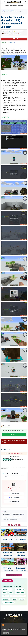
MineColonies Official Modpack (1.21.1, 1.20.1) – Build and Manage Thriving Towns (7, 554)
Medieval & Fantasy (20, 592)
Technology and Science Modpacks (10, 519)
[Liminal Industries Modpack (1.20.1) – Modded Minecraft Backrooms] (20, 547)
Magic (10, 592)
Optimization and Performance (18, 595)
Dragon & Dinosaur (20, 589)
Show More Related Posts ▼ (14, 575)
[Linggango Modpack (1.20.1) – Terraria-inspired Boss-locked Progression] (7, 561)
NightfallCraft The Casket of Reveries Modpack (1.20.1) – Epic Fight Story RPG (20, 568)
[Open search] (26, 2)
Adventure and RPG (7, 589)
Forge (19, 33)
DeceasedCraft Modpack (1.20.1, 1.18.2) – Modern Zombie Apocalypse (20, 539)
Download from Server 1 (17, 453)
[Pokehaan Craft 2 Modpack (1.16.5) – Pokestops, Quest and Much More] (7, 532)
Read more (9, 630)
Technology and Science (8, 602)
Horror (4, 592)
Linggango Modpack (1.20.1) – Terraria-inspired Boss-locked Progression (7, 568)
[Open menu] (2, 2)
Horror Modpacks (6, 514)
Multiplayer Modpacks (7, 516)
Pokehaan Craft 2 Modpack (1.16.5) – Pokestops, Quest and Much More (7, 539)
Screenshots (11, 42)
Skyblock (22, 599)
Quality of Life (6, 599)
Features (3, 42)
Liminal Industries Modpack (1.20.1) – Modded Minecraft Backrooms (20, 554)
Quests (14, 599)
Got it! (6, 633)
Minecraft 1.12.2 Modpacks (18, 514)
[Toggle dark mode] (5, 1)
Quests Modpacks (18, 516)
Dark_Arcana (6, 33)
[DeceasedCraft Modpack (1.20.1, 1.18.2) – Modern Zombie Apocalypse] (20, 532)
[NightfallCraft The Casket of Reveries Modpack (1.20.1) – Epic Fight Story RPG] (20, 561)
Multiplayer (5, 595)
